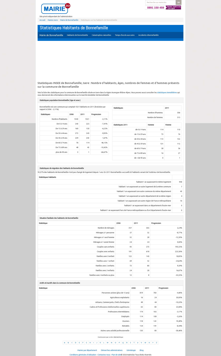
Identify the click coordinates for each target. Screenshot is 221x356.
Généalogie (131, 350)
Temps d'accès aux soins (125, 35)
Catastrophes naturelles (101, 35)
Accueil (42, 20)
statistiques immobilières (167, 92)
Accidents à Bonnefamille (148, 35)
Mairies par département (87, 350)
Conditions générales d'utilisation (83, 355)
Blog (141, 350)
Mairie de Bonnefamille (69, 20)
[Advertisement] (110, 61)
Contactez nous (104, 355)
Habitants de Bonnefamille (77, 35)
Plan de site (116, 355)
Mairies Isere (53, 20)
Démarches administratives (112, 350)
